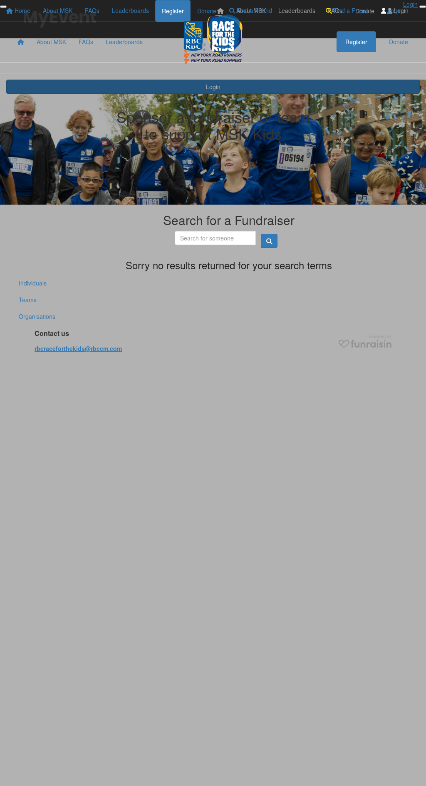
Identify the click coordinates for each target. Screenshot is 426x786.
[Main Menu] (3, 6)
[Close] (422, 6)
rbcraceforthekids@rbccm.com (78, 348)
